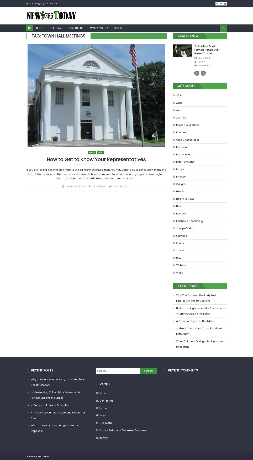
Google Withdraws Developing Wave (206, 48)
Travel (180, 250)
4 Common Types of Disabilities (195, 321)
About (40, 28)
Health (180, 191)
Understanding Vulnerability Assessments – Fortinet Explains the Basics (201, 310)
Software (181, 235)
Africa (179, 95)
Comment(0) (119, 186)
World (179, 272)
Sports (180, 243)
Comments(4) (204, 62)
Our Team (56, 28)
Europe (180, 169)
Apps (179, 103)
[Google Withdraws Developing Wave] (182, 50)
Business (181, 132)
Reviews (181, 213)
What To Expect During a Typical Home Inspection (199, 344)
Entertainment (185, 162)
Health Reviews (185, 199)
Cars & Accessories (187, 139)
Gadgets (181, 184)
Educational (183, 154)
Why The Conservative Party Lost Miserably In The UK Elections (196, 298)
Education (182, 147)
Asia (178, 110)
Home (103, 408)
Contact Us (75, 28)
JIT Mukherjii (98, 186)
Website (181, 265)
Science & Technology (189, 221)
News (92, 152)
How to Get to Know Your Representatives (96, 159)
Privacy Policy (98, 28)
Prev (196, 73)
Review (118, 28)
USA (100, 152)
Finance (181, 176)
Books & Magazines (187, 125)
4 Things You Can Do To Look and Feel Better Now (199, 331)
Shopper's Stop (185, 228)
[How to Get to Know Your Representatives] (96, 95)
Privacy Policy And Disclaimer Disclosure (123, 430)
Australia (181, 117)
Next (203, 73)
